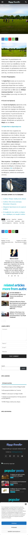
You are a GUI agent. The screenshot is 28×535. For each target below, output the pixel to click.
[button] (26, 504)
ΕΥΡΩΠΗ (8, 27)
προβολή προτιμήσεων (14, 531)
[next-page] (5, 321)
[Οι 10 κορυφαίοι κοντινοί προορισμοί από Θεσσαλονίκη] (5, 483)
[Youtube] (22, 456)
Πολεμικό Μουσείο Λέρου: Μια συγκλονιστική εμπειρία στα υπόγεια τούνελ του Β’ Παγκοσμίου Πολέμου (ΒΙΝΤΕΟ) (18, 305)
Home (2, 5)
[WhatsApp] (13, 39)
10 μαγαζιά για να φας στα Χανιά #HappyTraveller (13, 386)
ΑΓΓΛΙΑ (12, 27)
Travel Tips (13, 491)
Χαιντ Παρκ (22, 222)
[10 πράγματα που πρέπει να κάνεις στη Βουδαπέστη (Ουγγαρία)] (5, 476)
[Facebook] (2, 39)
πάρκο (23, 221)
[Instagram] (12, 276)
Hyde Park (8, 219)
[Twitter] (6, 39)
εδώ (11, 168)
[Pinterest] (9, 39)
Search (3, 366)
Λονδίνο (4, 221)
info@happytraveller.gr (16, 452)
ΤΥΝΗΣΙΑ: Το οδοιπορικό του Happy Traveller (12, 393)
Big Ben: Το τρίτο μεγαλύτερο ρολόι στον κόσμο (7, 242)
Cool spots (7, 5)
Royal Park (14, 219)
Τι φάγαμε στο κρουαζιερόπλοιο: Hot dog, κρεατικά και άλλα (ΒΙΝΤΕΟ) (13, 397)
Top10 (12, 477)
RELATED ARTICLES (14, 285)
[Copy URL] (16, 39)
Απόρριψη (14, 527)
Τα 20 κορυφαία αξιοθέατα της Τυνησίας (11, 390)
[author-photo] (14, 256)
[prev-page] (2, 321)
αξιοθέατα (20, 219)
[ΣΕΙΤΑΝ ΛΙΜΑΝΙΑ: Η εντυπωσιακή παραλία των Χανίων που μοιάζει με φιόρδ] (5, 294)
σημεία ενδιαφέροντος (7, 222)
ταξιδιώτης (15, 222)
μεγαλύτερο (17, 221)
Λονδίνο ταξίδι (10, 221)
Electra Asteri (14, 259)
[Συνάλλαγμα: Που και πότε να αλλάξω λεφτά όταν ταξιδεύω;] (5, 490)
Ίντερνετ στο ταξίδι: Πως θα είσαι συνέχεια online (21, 242)
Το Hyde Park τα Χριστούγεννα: (11, 126)
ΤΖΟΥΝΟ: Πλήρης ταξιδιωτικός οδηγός (10, 401)
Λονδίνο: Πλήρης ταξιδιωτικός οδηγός (14, 199)
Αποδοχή (14, 523)
